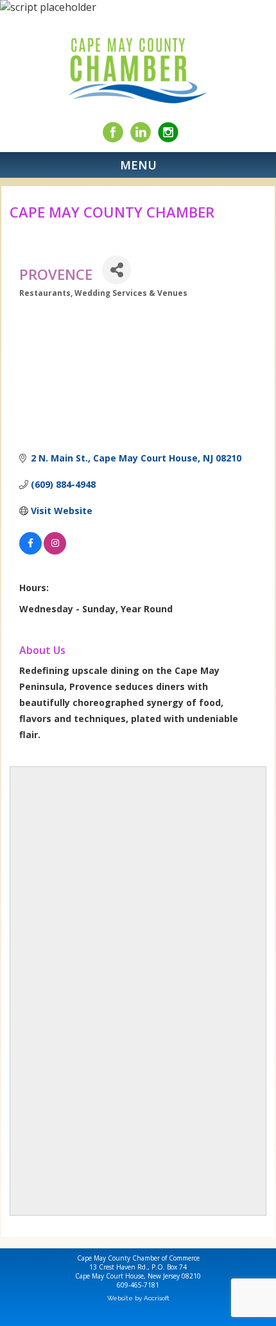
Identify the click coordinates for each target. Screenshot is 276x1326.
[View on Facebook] (30, 551)
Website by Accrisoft (138, 1298)
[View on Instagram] (55, 551)
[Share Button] (116, 269)
